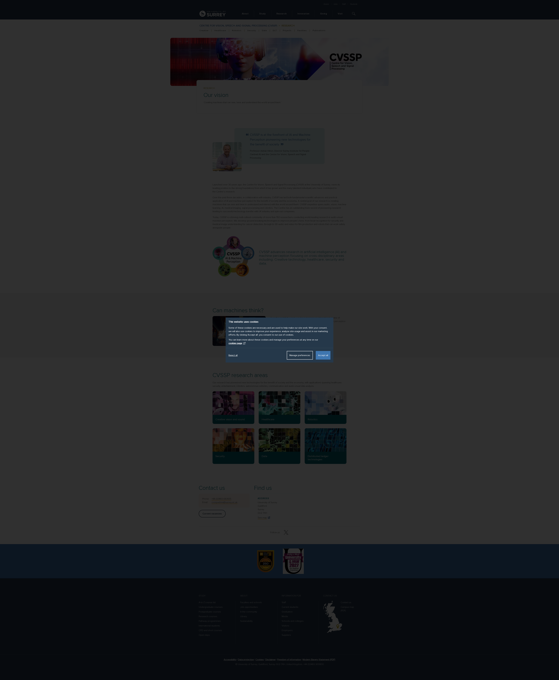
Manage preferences (299, 355)
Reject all (233, 355)
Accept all (323, 355)
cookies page (235, 343)
